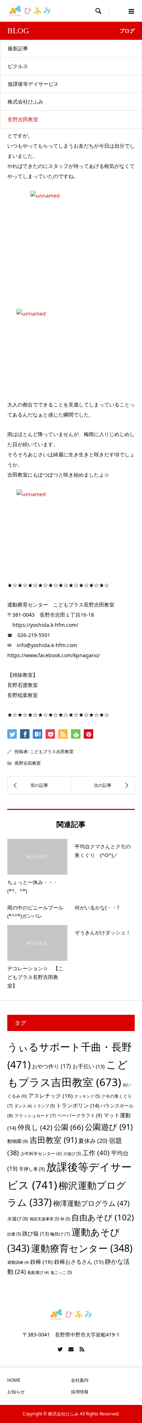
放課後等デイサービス (33, 83)
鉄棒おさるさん (78, 1261)
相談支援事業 (44, 1218)
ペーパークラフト (79, 1115)
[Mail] (71, 1349)
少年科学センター (41, 1153)
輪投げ (60, 1234)
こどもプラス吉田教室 (52, 751)
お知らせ (16, 1392)
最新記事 (18, 48)
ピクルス (18, 66)
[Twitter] (60, 1349)
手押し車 (32, 1169)
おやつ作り (51, 1066)
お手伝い (88, 1066)
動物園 (17, 1141)
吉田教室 (53, 1140)
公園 (68, 1127)
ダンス (23, 1106)
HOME (13, 1380)
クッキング (87, 1096)
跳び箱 (35, 1233)
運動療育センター (82, 1248)
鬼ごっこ (61, 1272)
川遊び (72, 1153)
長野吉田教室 (23, 119)
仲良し (34, 1127)
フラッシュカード (35, 1115)
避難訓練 (18, 1262)
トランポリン (77, 1105)
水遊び (17, 1218)
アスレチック (50, 1095)
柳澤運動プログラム (91, 1203)
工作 (96, 1152)
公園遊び (109, 1127)
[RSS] (81, 1349)
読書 (14, 1234)
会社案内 (79, 1380)
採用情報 (79, 1392)
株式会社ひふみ (25, 101)
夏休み (92, 1141)
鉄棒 (41, 1261)
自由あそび (102, 1217)
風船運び (38, 1272)
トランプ (44, 1106)
